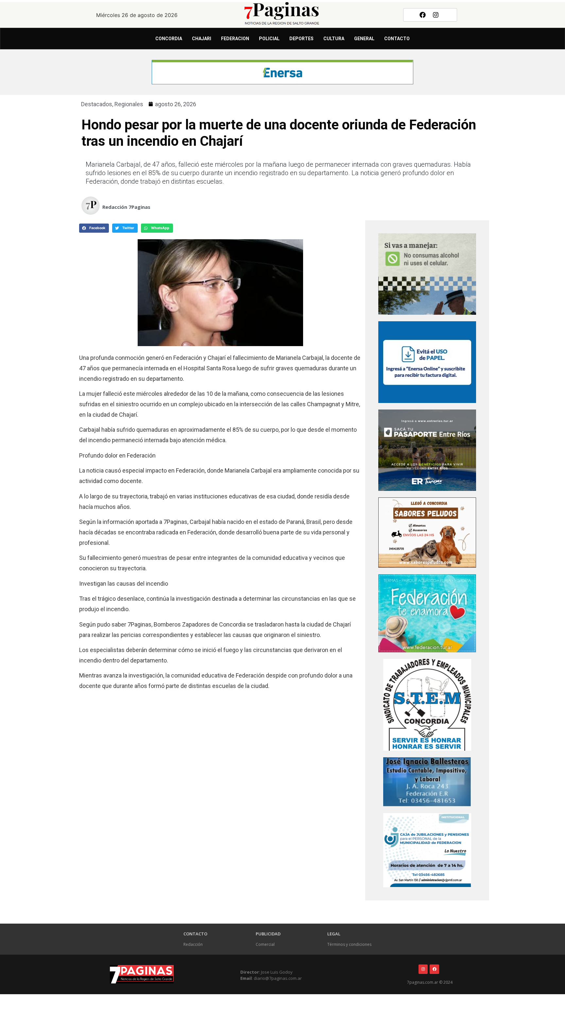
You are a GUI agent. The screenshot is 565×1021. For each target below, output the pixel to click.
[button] (94, 228)
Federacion (235, 38)
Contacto (397, 38)
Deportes (301, 38)
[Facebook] (422, 15)
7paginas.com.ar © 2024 (430, 982)
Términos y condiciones (349, 944)
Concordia (168, 38)
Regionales (128, 104)
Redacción (193, 944)
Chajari (201, 38)
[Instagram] (436, 15)
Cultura (333, 38)
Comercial (265, 944)
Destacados (96, 104)
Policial (269, 38)
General (364, 38)
